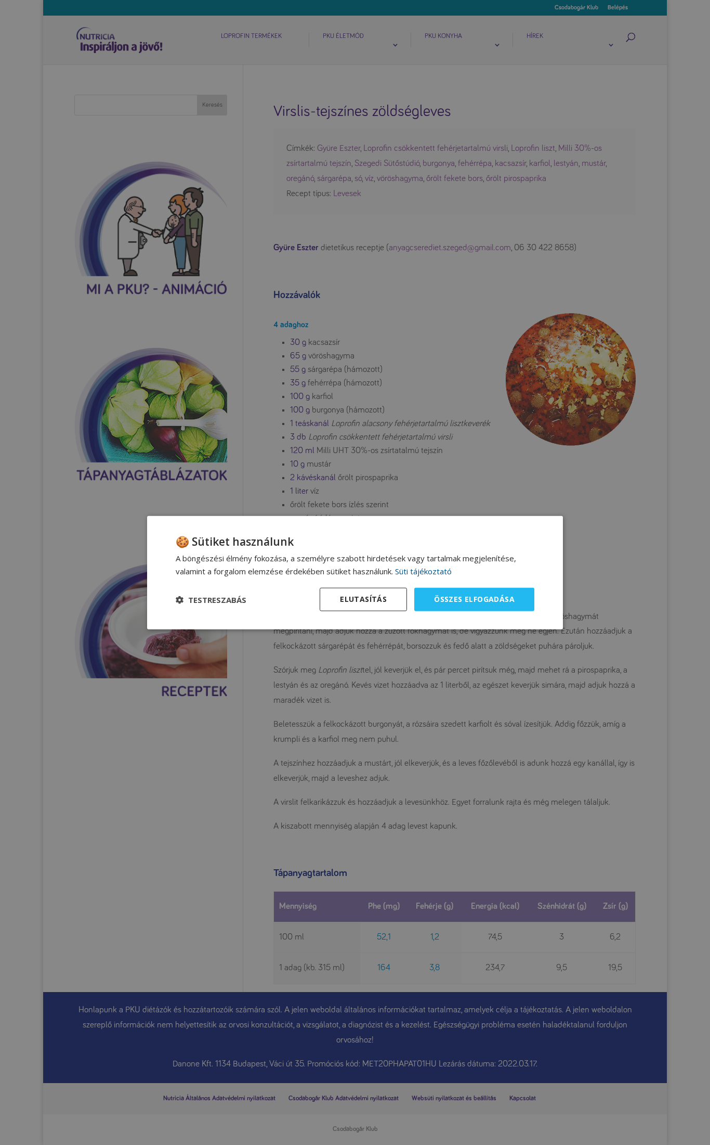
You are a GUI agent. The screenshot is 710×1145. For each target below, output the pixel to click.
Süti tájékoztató (423, 570)
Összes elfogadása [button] (474, 599)
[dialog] (355, 572)
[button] (211, 599)
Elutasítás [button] (363, 599)
